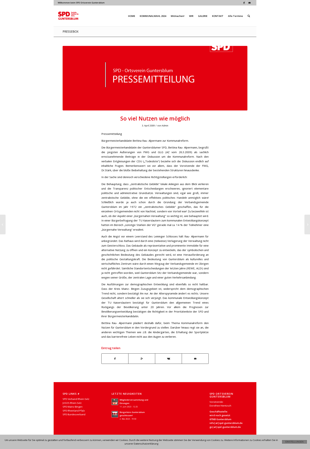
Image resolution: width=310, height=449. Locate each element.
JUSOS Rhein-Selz (72, 403)
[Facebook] (244, 2)
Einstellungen (294, 442)
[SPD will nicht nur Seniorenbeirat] (307, 224)
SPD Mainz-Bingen (73, 406)
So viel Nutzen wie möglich (155, 118)
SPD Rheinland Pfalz (74, 410)
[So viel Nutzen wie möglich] (155, 78)
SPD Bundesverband (74, 414)
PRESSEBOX (70, 32)
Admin (165, 125)
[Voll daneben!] (3, 224)
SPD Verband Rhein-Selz (76, 399)
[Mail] (249, 2)
